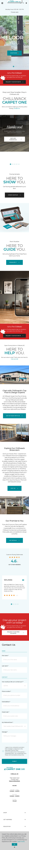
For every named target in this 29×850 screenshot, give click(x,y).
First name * (5, 655)
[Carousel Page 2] (15, 66)
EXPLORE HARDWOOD (13, 139)
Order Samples (13, 195)
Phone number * (6, 691)
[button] (20, 3)
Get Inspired (7, 819)
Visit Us (13, 488)
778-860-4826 (14, 12)
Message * (4, 731)
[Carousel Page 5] (18, 164)
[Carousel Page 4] (16, 164)
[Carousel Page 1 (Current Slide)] (13, 66)
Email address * (6, 701)
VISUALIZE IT (13, 262)
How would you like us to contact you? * (12, 681)
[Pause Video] (25, 66)
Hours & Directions (14, 781)
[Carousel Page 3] (14, 164)
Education (7, 826)
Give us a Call (14, 359)
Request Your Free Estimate (13, 632)
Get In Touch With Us (13, 415)
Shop (5, 812)
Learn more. (21, 841)
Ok (14, 844)
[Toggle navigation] (2, 3)
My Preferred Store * (7, 722)
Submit (14, 761)
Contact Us (17, 108)
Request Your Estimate (13, 82)
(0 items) (26, 3)
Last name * (5, 665)
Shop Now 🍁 (14, 53)
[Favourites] (23, 3)
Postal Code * (5, 712)
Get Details (13, 540)
